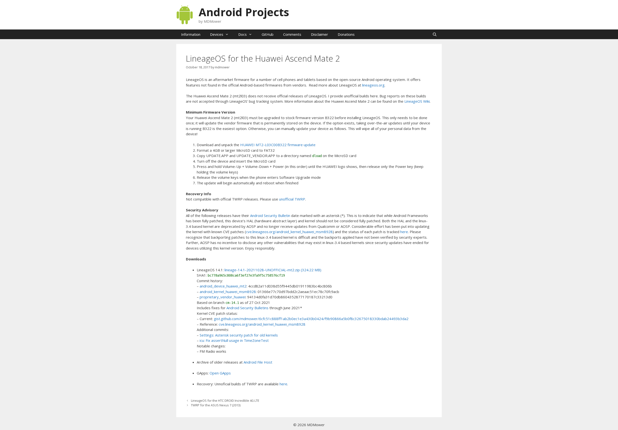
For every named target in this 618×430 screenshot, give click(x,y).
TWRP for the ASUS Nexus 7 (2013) (215, 405)
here (404, 231)
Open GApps (220, 373)
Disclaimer (319, 34)
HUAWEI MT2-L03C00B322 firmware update (278, 144)
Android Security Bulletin (270, 215)
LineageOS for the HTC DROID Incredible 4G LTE (225, 400)
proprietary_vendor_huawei (223, 296)
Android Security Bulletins (247, 307)
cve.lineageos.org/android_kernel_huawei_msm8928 (289, 231)
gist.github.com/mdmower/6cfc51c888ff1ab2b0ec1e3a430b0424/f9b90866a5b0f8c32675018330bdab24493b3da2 (311, 318)
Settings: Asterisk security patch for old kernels (239, 335)
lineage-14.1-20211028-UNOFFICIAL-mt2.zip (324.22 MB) (273, 269)
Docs (242, 34)
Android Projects (244, 12)
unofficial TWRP (292, 199)
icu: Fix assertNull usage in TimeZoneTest (234, 340)
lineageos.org (373, 85)
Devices (216, 34)
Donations (346, 34)
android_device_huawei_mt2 (223, 286)
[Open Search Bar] (435, 34)
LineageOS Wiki (417, 101)
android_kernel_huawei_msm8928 (228, 291)
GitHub (268, 34)
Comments (292, 34)
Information (190, 34)
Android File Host (258, 362)
